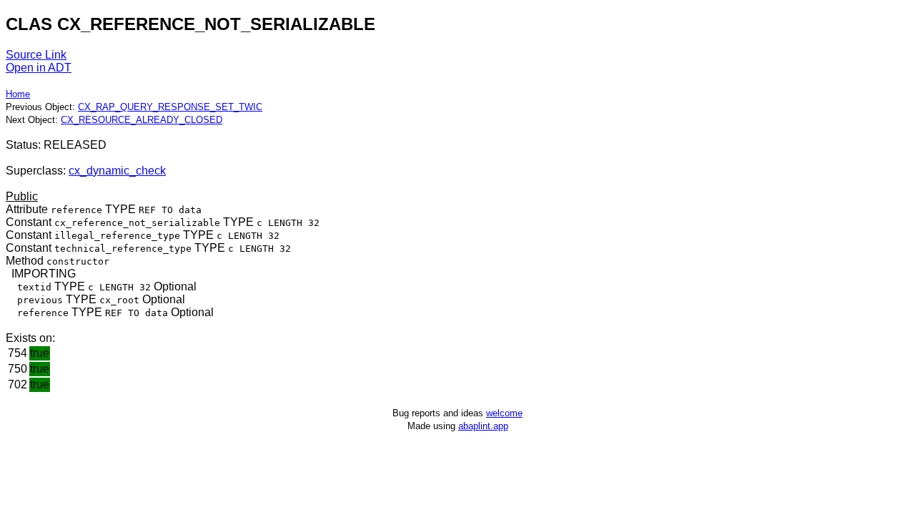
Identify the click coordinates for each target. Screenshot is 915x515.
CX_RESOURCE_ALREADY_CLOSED (141, 119)
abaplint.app (483, 426)
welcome (504, 413)
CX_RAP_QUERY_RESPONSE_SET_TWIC (170, 107)
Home (18, 94)
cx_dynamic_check (117, 171)
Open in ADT (38, 68)
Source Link (36, 55)
